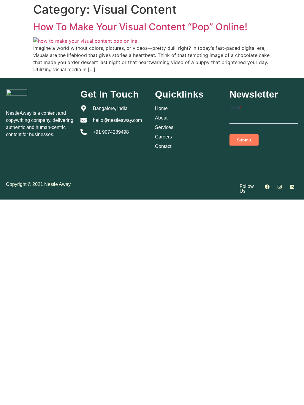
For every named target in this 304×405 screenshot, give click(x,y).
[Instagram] (279, 187)
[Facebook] (267, 187)
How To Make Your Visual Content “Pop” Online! (140, 27)
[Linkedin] (292, 187)
